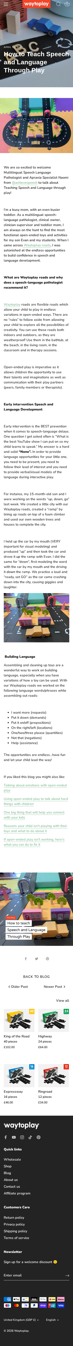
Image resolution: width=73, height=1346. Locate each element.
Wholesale (12, 1159)
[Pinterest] (38, 1137)
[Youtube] (14, 1137)
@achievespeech (24, 182)
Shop (8, 1166)
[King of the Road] (19, 1020)
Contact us (12, 1186)
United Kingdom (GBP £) (20, 1320)
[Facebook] (5, 1137)
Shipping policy (15, 1231)
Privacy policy (14, 1224)
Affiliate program (17, 1193)
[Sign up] (67, 1275)
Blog (7, 1173)
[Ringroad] (53, 1075)
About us (11, 1180)
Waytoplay (12, 304)
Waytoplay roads (37, 245)
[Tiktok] (30, 1137)
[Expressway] (19, 1075)
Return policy (14, 1217)
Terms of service (16, 1238)
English (51, 1320)
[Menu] (6, 4)
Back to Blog (36, 976)
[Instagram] (22, 1137)
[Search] (58, 5)
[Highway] (53, 1020)
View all (62, 1000)
